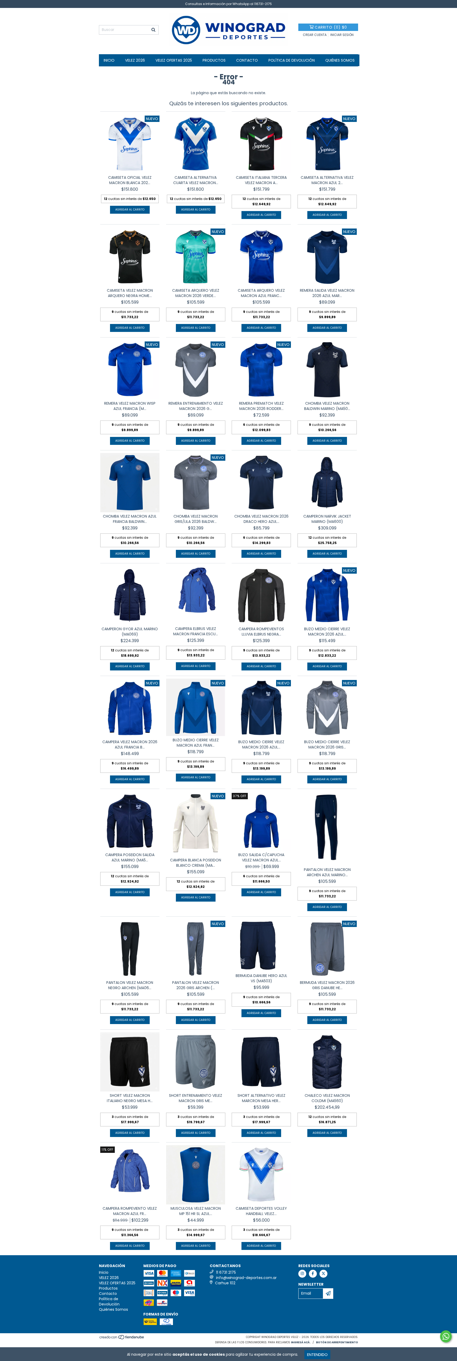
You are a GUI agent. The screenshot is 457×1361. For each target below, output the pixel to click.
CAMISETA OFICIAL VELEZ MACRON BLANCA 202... (130, 180)
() (331, 27)
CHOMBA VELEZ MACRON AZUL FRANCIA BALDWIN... (130, 519)
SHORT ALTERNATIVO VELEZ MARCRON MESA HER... (261, 1098)
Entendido (317, 1354)
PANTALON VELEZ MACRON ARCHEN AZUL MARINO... (327, 872)
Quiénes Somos (340, 60)
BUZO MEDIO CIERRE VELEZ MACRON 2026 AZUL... (327, 631)
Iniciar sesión (342, 35)
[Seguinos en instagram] (302, 1274)
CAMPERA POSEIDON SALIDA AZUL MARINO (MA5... (129, 857)
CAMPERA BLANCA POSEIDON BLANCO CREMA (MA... (195, 862)
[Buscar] (153, 30)
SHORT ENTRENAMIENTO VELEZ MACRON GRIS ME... (195, 1098)
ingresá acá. (300, 1342)
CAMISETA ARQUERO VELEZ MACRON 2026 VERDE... (195, 293)
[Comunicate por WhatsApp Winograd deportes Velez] (446, 1336)
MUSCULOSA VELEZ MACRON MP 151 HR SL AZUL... (196, 1211)
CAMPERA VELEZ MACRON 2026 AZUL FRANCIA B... (129, 744)
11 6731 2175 (226, 1272)
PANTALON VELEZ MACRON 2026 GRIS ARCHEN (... (195, 985)
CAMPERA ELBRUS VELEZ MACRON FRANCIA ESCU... (195, 631)
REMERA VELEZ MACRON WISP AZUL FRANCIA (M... (130, 406)
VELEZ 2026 (135, 60)
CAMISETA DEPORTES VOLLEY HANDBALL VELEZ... (261, 1211)
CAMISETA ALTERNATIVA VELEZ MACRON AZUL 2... (327, 180)
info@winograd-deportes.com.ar (246, 1277)
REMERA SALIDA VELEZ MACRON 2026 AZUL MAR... (327, 293)
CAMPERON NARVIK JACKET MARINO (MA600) (327, 519)
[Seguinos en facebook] (313, 1274)
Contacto (247, 60)
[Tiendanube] (122, 1339)
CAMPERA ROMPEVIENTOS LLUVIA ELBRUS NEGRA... (261, 631)
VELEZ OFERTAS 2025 (174, 60)
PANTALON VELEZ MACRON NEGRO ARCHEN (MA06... (129, 985)
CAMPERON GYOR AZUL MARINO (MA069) (130, 631)
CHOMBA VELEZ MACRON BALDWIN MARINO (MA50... (327, 406)
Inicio (109, 60)
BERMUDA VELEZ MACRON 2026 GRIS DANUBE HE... (327, 985)
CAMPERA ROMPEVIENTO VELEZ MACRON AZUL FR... (130, 1211)
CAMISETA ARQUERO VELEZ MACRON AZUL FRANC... (261, 293)
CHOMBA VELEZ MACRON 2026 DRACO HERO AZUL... (261, 519)
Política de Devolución (291, 60)
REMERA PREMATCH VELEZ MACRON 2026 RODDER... (261, 406)
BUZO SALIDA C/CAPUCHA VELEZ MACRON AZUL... (261, 857)
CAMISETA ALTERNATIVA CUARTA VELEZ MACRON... (195, 180)
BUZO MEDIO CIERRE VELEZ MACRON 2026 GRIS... (327, 744)
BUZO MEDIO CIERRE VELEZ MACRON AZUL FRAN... (196, 742)
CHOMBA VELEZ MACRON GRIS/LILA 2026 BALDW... (195, 519)
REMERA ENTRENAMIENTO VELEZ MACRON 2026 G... (195, 406)
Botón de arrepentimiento (337, 1342)
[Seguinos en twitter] (323, 1274)
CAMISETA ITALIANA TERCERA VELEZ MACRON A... (261, 180)
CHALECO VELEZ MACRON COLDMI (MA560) (327, 1098)
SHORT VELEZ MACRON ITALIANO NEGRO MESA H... (130, 1098)
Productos (214, 60)
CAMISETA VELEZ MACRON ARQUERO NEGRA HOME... (130, 293)
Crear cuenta (315, 35)
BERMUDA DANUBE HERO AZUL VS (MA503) (261, 978)
